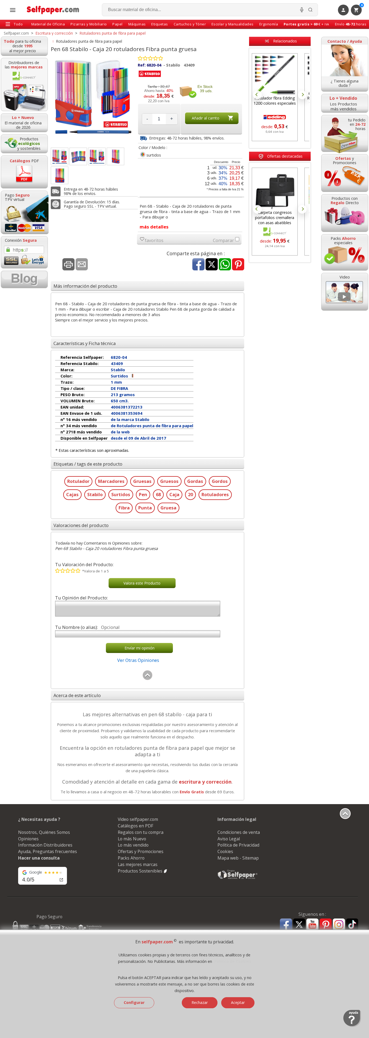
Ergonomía (268, 24)
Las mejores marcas (137, 864)
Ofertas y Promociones (140, 851)
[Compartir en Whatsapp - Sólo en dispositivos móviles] (225, 264)
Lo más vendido (133, 845)
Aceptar (238, 1002)
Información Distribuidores (45, 845)
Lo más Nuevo (132, 839)
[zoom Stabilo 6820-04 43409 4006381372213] (59, 175)
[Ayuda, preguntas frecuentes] (352, 1026)
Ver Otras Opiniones (138, 660)
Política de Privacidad (238, 845)
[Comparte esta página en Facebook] (198, 264)
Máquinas (137, 24)
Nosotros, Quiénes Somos (44, 832)
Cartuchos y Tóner (190, 24)
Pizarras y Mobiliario (89, 24)
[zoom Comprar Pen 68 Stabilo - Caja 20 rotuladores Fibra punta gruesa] (97, 156)
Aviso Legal (228, 839)
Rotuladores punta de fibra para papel (89, 41)
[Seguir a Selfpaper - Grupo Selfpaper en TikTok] (352, 924)
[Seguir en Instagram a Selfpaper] (339, 925)
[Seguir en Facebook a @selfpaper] (286, 925)
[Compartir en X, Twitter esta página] (212, 264)
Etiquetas (159, 24)
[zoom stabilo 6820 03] (78, 156)
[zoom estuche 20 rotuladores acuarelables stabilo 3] (115, 156)
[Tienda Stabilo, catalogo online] (150, 76)
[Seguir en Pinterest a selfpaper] (326, 925)
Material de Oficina (48, 24)
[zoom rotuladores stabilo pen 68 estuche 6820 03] (59, 156)
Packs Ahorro (131, 858)
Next (302, 95)
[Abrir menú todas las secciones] (12, 10)
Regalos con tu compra (140, 832)
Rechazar (200, 1002)
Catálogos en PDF (135, 826)
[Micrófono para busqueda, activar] (301, 9)
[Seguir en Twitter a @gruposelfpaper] (299, 924)
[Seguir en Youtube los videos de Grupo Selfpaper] (312, 924)
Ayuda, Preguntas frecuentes (47, 851)
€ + (306, 24)
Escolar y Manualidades (233, 24)
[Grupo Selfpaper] (237, 879)
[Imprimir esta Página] (68, 264)
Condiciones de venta (238, 832)
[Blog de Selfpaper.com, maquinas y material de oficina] (24, 279)
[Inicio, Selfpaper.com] (53, 10)
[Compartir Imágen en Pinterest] (238, 264)
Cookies (225, 851)
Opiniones (28, 839)
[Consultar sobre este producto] (82, 264)
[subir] (147, 679)
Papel (117, 24)
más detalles (154, 227)
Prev (257, 95)
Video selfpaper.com (138, 819)
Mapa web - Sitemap (238, 858)
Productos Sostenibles (140, 871)
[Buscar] (310, 9)
